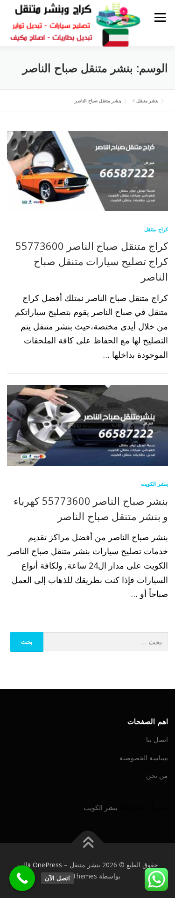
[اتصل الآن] (22, 878)
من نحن (157, 775)
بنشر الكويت (154, 483)
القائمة (160, 17)
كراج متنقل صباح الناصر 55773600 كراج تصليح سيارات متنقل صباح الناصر (91, 261)
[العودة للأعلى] (87, 843)
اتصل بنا (157, 739)
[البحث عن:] (105, 641)
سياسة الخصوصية (143, 757)
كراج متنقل (156, 229)
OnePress (47, 864)
